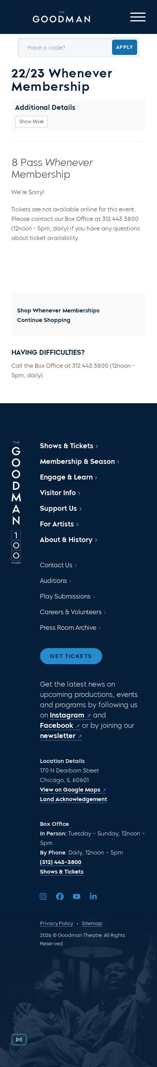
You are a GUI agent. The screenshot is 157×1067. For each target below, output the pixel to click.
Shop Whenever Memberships (58, 310)
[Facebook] (59, 896)
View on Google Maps (70, 789)
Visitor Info (58, 493)
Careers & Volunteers (71, 612)
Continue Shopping (43, 320)
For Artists (57, 524)
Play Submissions (65, 596)
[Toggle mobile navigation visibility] (138, 17)
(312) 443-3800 (60, 862)
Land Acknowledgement (73, 799)
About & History (66, 540)
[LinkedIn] (93, 896)
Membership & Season (77, 461)
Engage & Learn (66, 477)
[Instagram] (43, 896)
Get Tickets (71, 656)
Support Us (58, 508)
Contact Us (56, 565)
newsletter (57, 736)
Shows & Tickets (66, 446)
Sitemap (92, 923)
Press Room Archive (68, 627)
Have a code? (46, 48)
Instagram (67, 715)
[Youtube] (76, 896)
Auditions (53, 580)
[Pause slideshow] (19, 1039)
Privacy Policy (56, 923)
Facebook (56, 725)
